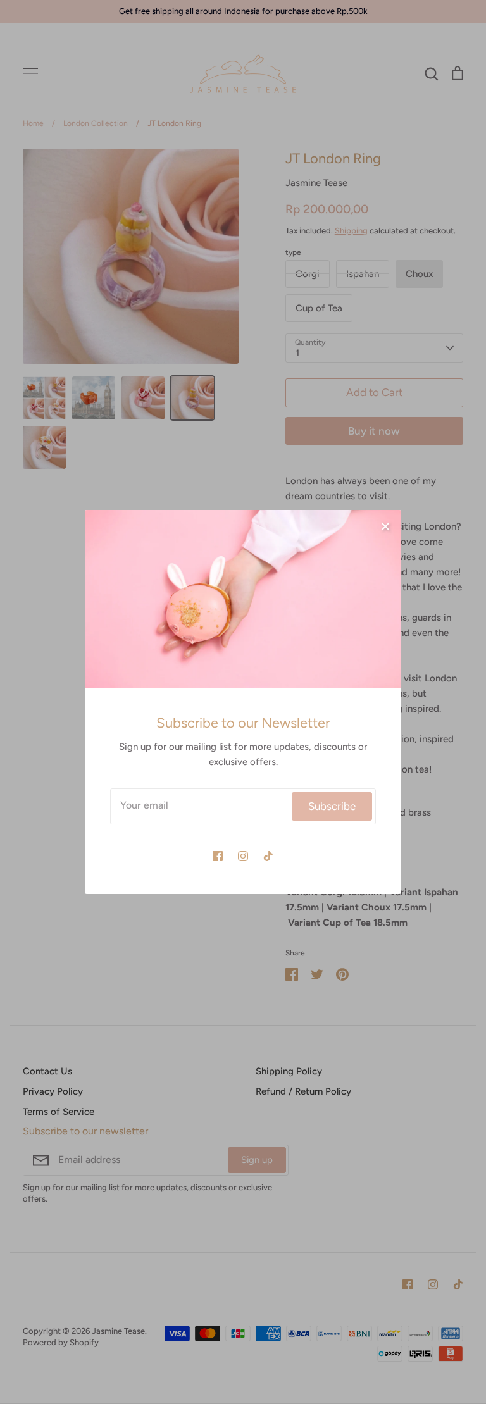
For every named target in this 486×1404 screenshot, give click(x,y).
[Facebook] (217, 856)
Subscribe (332, 806)
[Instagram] (243, 856)
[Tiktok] (268, 856)
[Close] (385, 526)
